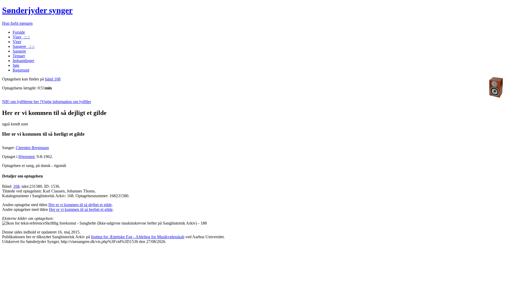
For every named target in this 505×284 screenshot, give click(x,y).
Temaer (19, 56)
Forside (19, 32)
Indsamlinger (23, 60)
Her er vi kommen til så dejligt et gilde (80, 204)
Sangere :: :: (23, 46)
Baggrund (21, 70)
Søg (16, 65)
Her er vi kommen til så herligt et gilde (81, 209)
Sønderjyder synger (37, 10)
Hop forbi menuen (17, 23)
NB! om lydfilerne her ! (46, 101)
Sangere (19, 51)
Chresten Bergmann (32, 147)
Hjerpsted (26, 156)
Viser (17, 41)
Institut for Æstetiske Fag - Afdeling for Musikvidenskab (137, 237)
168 (16, 186)
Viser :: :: (21, 37)
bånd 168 (52, 79)
